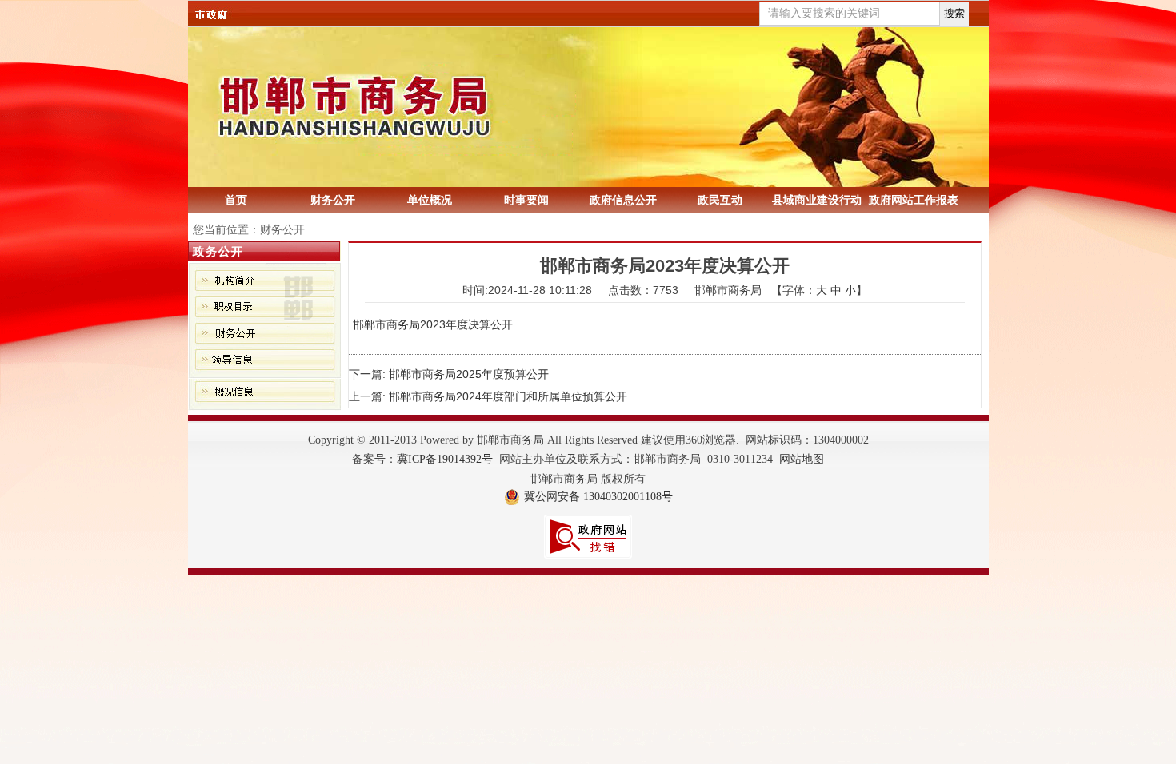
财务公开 (332, 199)
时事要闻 (526, 199)
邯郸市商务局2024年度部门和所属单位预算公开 (508, 396)
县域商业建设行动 (817, 199)
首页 (236, 199)
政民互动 (720, 199)
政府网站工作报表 (913, 199)
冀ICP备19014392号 (445, 459)
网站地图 (801, 459)
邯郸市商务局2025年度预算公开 (469, 374)
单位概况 (429, 199)
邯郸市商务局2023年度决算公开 (433, 324)
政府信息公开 (623, 199)
